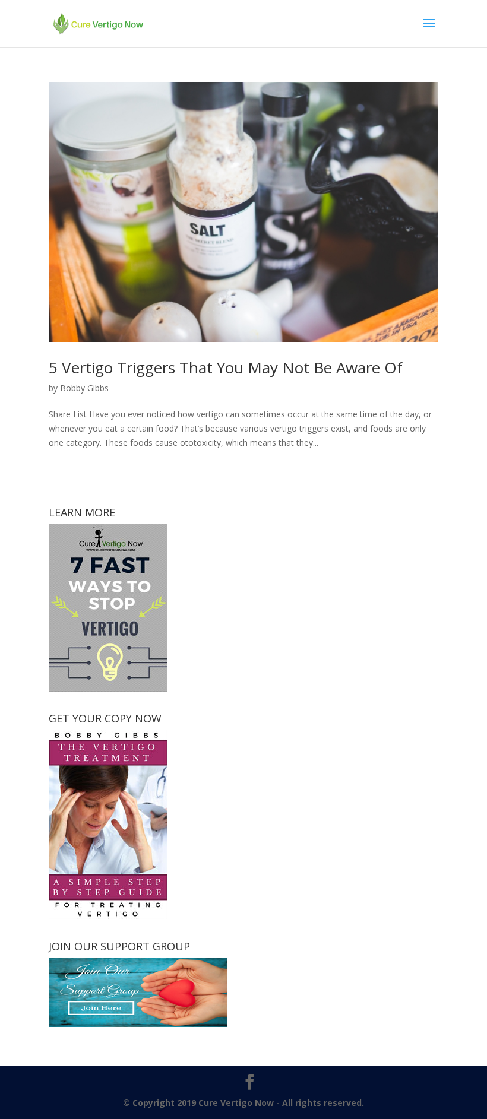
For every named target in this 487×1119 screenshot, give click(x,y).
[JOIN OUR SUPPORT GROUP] (138, 1023)
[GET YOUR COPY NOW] (108, 915)
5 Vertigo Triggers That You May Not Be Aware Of (226, 367)
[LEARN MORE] (108, 688)
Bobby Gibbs (84, 388)
